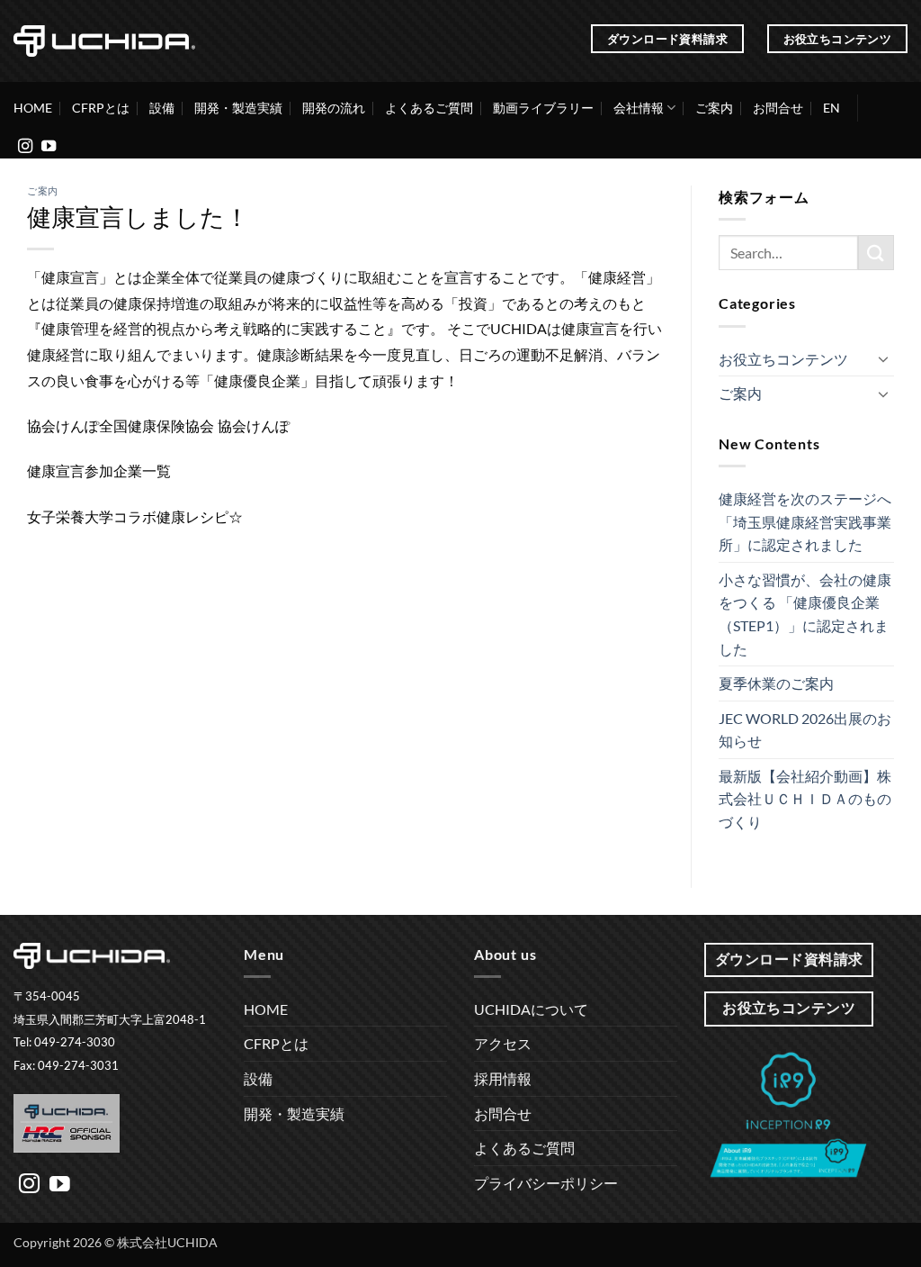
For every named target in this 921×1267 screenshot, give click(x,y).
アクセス (503, 1043)
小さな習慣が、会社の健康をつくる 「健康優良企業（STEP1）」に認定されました (805, 614)
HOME (32, 107)
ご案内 (714, 107)
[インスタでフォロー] (25, 147)
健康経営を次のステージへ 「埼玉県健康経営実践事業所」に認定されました (805, 521)
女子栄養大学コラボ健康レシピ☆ (135, 517)
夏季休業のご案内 (776, 683)
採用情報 (503, 1078)
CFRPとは (101, 107)
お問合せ (778, 107)
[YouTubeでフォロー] (48, 147)
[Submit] (876, 252)
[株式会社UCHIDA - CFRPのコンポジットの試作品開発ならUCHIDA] (104, 40)
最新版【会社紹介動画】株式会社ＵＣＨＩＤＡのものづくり (805, 798)
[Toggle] (883, 358)
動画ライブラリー (543, 107)
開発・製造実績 (238, 107)
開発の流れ (333, 107)
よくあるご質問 (429, 107)
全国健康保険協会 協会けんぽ (194, 426)
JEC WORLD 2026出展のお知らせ (805, 730)
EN (831, 107)
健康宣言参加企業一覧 (99, 471)
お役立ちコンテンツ (783, 358)
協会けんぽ (63, 426)
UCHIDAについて (531, 1009)
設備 (161, 107)
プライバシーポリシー (546, 1182)
